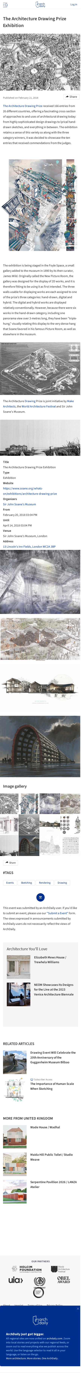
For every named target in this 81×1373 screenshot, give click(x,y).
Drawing (30, 401)
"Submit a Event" (57, 913)
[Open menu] (5, 4)
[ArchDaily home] (40, 5)
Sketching (26, 883)
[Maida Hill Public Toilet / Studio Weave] (15, 1164)
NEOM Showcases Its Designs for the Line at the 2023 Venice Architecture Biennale (54, 990)
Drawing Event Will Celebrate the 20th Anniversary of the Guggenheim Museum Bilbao (53, 1057)
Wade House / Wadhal (45, 1127)
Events (10, 883)
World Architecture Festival (39, 406)
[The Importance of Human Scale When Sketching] (15, 1089)
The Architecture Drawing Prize (22, 106)
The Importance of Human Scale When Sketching (52, 1086)
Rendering (44, 883)
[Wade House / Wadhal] (15, 1137)
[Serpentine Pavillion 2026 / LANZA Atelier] (15, 1192)
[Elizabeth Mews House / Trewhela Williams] (18, 967)
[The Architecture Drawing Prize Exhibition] (29, 803)
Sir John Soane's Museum (19, 504)
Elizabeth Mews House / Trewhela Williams (50, 960)
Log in (73, 4)
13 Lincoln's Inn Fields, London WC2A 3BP (29, 547)
